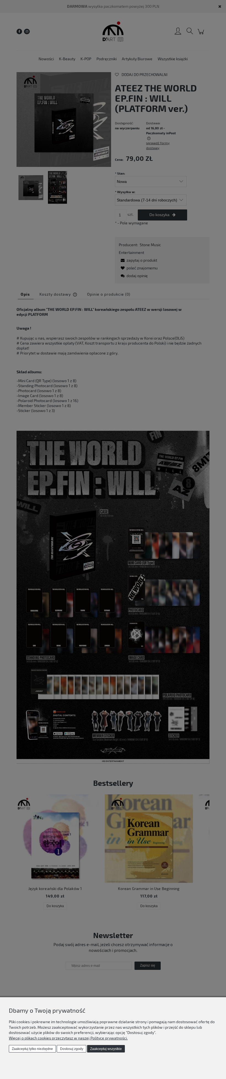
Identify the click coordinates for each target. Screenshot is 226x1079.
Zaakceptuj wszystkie (106, 1049)
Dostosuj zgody (71, 1049)
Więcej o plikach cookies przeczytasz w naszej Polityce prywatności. (68, 1038)
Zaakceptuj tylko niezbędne (32, 1049)
